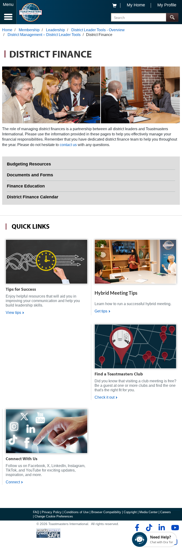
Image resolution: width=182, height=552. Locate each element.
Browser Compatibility (106, 512)
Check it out (104, 397)
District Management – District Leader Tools (44, 35)
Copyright (130, 512)
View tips (13, 313)
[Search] (172, 17)
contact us (68, 145)
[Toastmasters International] (30, 12)
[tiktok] (149, 528)
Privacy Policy (52, 512)
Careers (165, 512)
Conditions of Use (76, 512)
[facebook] (136, 528)
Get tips (101, 311)
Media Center (148, 512)
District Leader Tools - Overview (98, 30)
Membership (29, 30)
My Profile (166, 5)
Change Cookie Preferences (54, 516)
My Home (136, 5)
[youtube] (174, 528)
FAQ (36, 512)
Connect (13, 482)
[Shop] (46, 261)
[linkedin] (161, 528)
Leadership (55, 30)
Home (7, 30)
